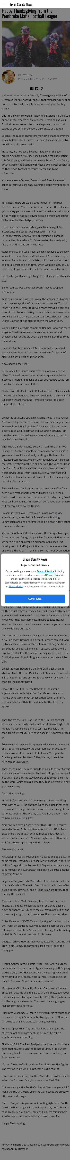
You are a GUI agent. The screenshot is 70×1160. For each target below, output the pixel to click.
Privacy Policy (53, 575)
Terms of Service (45, 571)
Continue (34, 599)
